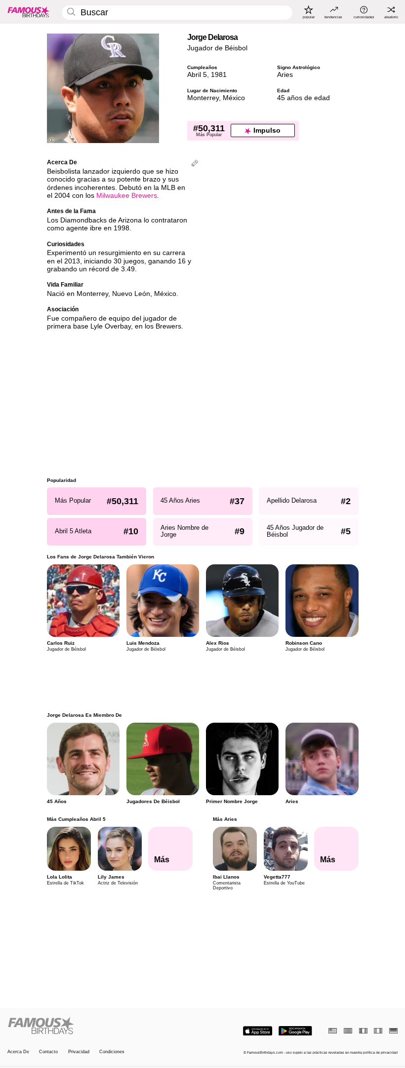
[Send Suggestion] (195, 164)
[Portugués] (348, 1030)
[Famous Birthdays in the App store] (257, 1031)
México (234, 98)
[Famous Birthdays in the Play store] (295, 1031)
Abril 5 (197, 74)
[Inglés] (332, 1030)
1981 (219, 74)
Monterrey (203, 98)
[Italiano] (378, 1030)
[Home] (103, 1026)
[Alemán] (393, 1030)
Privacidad (78, 1051)
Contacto (48, 1051)
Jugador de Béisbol (217, 48)
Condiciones (111, 1051)
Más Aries (224, 819)
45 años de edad (303, 98)
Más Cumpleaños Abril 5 (76, 819)
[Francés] (363, 1030)
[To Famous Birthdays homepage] (28, 12)
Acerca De (18, 1051)
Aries (285, 74)
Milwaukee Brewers (126, 195)
